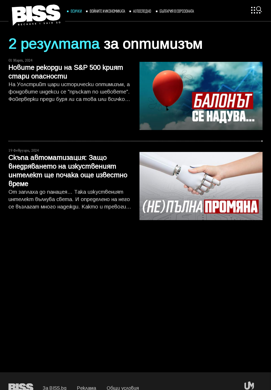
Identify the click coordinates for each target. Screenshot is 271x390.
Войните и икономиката (107, 10)
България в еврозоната (177, 10)
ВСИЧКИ (76, 10)
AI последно (142, 10)
